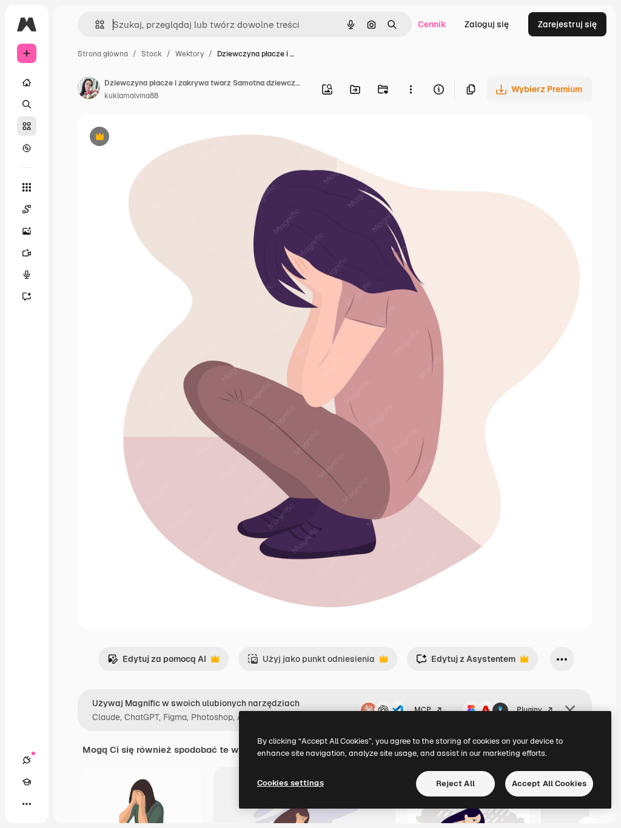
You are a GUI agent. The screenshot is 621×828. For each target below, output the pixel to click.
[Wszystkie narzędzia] (26, 187)
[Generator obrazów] (26, 231)
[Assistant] (26, 296)
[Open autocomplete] (95, 24)
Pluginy (529, 710)
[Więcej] (26, 803)
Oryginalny (161, 138)
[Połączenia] (26, 760)
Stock (151, 54)
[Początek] (26, 82)
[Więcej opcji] (410, 89)
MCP (422, 710)
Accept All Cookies (549, 783)
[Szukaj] (26, 104)
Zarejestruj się (567, 24)
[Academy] (26, 782)
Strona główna (103, 54)
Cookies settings (290, 783)
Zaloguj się (487, 24)
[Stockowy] (26, 126)
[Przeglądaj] (26, 148)
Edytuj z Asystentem (465, 662)
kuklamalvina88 (131, 96)
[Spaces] (26, 209)
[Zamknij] (570, 710)
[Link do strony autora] (88, 89)
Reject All (455, 783)
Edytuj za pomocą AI (156, 662)
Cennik (432, 24)
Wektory (189, 54)
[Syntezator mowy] (26, 274)
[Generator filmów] (26, 252)
